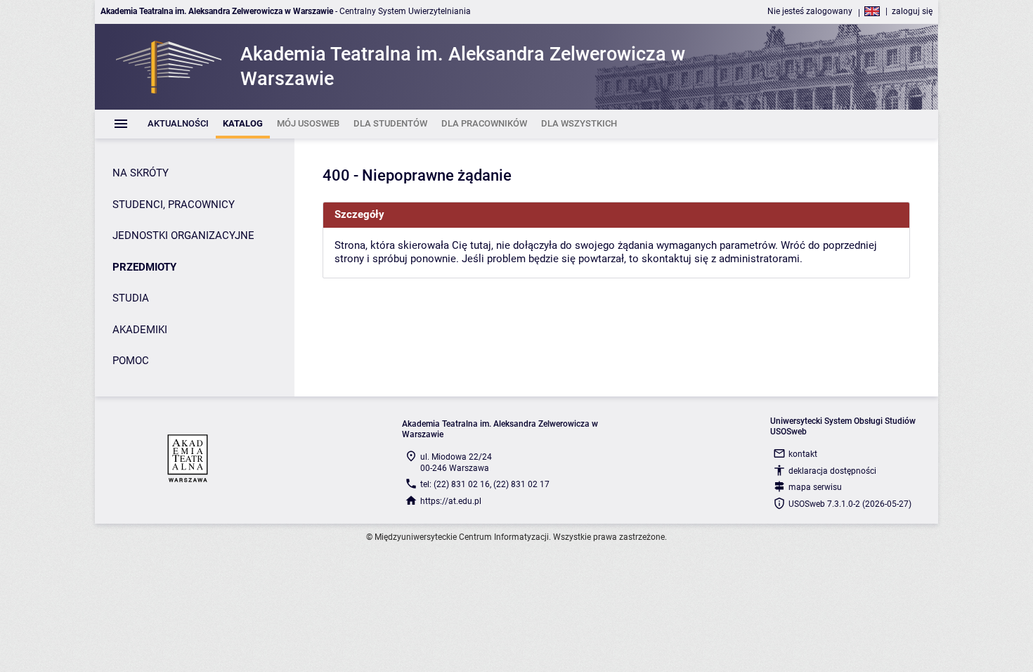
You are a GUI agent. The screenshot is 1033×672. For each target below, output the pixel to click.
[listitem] (178, 124)
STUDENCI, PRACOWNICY (173, 204)
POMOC (130, 360)
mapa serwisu (815, 487)
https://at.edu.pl (450, 501)
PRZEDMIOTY (144, 267)
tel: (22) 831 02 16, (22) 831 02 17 (485, 484)
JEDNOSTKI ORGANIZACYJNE (183, 235)
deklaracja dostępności (832, 471)
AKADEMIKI (139, 329)
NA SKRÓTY (140, 173)
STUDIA (130, 298)
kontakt (802, 454)
